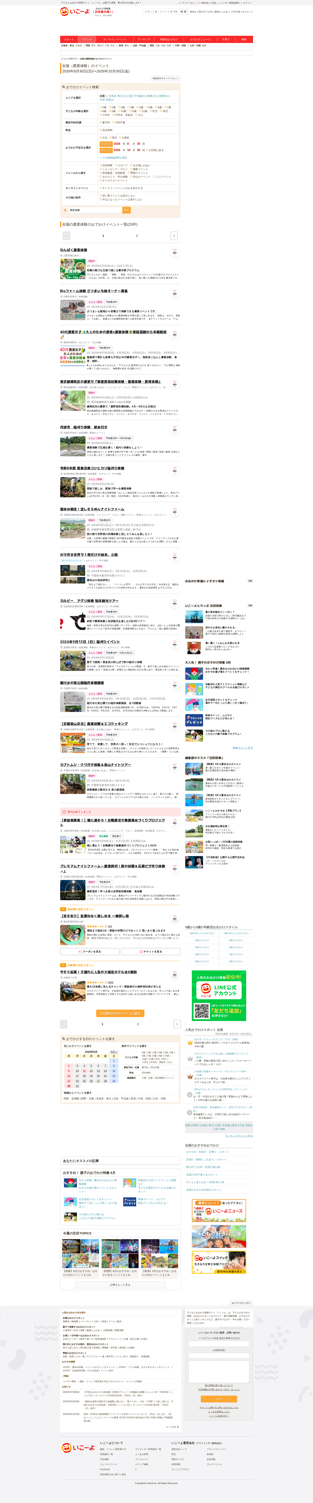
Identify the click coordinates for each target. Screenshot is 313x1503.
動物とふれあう (222, 11)
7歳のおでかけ (236, 954)
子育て (226, 39)
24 (77, 1080)
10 (77, 1070)
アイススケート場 (95, 1356)
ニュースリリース (108, 1464)
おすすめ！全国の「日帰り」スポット (207, 1151)
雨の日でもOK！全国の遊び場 (203, 1167)
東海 (121, 45)
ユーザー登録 (69, 1381)
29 (113, 1080)
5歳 (151, 107)
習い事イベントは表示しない (118, 195)
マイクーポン (188, 3)
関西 (152, 45)
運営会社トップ (179, 1449)
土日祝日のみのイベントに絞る (120, 1013)
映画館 (96, 1347)
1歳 (114, 107)
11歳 (134, 111)
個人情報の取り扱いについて (219, 1385)
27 (98, 1080)
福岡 (204, 45)
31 (77, 1085)
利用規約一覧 (106, 1454)
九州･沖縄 (219, 1129)
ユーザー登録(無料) (230, 3)
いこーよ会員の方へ (219, 1416)
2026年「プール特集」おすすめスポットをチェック (144, 1367)
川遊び (144, 1339)
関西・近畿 (87, 1098)
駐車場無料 (100, 1339)
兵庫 (169, 45)
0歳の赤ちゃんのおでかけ (202, 933)
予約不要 (120, 122)
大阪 (157, 45)
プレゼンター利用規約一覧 (148, 1449)
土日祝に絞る (156, 150)
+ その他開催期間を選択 (113, 157)
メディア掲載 (141, 1464)
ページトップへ (242, 1303)
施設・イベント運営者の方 (113, 1449)
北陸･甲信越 (136, 95)
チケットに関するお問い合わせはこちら (219, 1407)
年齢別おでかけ (169, 39)
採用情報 (176, 1464)
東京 (93, 45)
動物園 (75, 1321)
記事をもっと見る (120, 1284)
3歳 (132, 107)
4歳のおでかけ (202, 947)
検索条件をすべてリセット (166, 78)
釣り (97, 1321)
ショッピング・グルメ (115, 169)
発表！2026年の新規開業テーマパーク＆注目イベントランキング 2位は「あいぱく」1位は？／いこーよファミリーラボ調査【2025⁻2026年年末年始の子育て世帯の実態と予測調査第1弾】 (128, 1417)
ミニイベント (163, 176)
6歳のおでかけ (202, 954)
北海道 (78, 45)
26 (91, 1080)
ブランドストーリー (216, 1449)
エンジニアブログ (180, 1469)
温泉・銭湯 (68, 1356)
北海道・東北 (67, 45)
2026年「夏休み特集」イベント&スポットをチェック (89, 1367)
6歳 (160, 107)
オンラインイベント (114, 39)
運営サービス (178, 1459)
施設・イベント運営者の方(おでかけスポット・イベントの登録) (111, 1381)
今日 (104, 137)
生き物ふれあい (142, 165)
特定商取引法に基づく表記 (113, 1474)
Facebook (105, 1469)
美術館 (122, 1347)
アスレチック (115, 1339)
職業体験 (119, 1330)
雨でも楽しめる (70, 1347)
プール (111, 1321)
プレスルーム (141, 1459)
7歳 (169, 107)
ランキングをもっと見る (239, 1135)
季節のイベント (139, 172)
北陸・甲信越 (139, 45)
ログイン (247, 3)
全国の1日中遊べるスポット (202, 1174)
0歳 (104, 107)
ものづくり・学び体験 (115, 176)
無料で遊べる (86, 1339)
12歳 (144, 111)
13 (98, 1070)
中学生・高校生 (124, 114)
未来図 (210, 1454)
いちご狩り (122, 1356)
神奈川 (100, 45)
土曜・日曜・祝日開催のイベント (158, 1078)
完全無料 (107, 130)
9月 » (114, 1051)
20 (98, 1075)
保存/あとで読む (209, 3)
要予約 (106, 122)
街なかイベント (142, 176)
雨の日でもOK (206, 11)
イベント (87, 39)
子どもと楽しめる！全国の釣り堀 (205, 1182)
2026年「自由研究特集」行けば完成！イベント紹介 (88, 1370)
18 (84, 1075)
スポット (69, 39)
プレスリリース (214, 1464)
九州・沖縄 (195, 45)
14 (105, 1070)
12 (91, 1070)
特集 (244, 39)
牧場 (104, 1321)
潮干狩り (110, 1356)
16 (68, 1075)
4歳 (141, 107)
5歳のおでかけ (236, 947)
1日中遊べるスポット (242, 11)
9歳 (114, 111)
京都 (163, 45)
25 (84, 1080)
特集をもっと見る (243, 747)
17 (77, 1075)
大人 (140, 114)
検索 (126, 210)
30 (68, 1085)
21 (105, 1075)
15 (113, 1070)
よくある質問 (141, 1454)
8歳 (104, 111)
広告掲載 (104, 1459)
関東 (88, 45)
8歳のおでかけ (202, 961)
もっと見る (171, 1427)
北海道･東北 (117, 95)
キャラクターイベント (115, 180)
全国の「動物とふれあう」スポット (206, 1159)
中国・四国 (180, 45)
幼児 (165, 111)
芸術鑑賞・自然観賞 (113, 172)
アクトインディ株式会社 (209, 1443)
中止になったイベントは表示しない (122, 199)
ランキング (144, 39)
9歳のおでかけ (236, 961)
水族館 (131, 1347)
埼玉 (112, 45)
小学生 (106, 114)
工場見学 (67, 1330)
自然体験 (107, 165)
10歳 (123, 111)
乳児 (155, 111)
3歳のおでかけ (236, 940)
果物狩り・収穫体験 (140, 1356)
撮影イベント (140, 169)
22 (113, 1075)
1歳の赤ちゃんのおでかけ (236, 933)
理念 (174, 1454)
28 (105, 1080)
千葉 (107, 45)
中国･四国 (107, 99)
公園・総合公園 (131, 1339)
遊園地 (66, 1321)
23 (68, 1080)
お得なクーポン (70, 1339)
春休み (193, 11)
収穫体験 (108, 1330)
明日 (114, 137)
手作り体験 (79, 1330)
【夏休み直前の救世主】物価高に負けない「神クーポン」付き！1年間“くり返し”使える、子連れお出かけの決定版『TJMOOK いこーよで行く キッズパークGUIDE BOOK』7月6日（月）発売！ (128, 1405)
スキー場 (80, 1356)
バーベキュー (86, 1321)
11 (84, 1070)
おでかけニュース (200, 39)
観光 (119, 1321)
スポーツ (123, 165)
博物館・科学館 (109, 1347)
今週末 (125, 137)
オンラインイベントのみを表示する (122, 188)
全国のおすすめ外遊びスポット (204, 1189)
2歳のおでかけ (202, 940)
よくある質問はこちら (219, 1412)
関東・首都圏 (71, 1098)
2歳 (123, 107)
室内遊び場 (85, 1347)
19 (91, 1075)
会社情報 (211, 1459)
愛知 (126, 45)
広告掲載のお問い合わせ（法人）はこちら (219, 1389)
